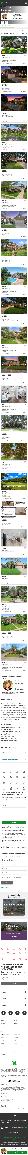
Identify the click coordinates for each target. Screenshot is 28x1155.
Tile (23, 33)
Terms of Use (14, 841)
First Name (5, 805)
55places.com (24, 1120)
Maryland (3, 1048)
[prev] (2, 45)
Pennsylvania (16, 1031)
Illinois (2, 1043)
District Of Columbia (5, 1034)
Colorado (3, 1026)
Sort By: (3, 33)
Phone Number (6, 818)
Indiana (2, 1046)
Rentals (18, 1120)
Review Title (5, 872)
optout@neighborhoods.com (8, 839)
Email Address (6, 814)
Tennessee (16, 1037)
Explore (4, 1005)
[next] (25, 45)
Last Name (5, 809)
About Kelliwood (18, 26)
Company (4, 992)
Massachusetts (4, 1051)
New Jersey (16, 1023)
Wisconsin (16, 1051)
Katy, (2, 12)
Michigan (3, 1054)
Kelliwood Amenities (7, 752)
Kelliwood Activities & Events (10, 759)
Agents (4, 998)
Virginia (15, 1043)
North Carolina (17, 1028)
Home (2, 7)
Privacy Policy (5, 841)
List (26, 33)
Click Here (24, 1141)
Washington (16, 1046)
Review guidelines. (5, 887)
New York (15, 1026)
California (3, 1023)
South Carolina (17, 1034)
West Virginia (16, 1048)
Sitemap (14, 1120)
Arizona (2, 1020)
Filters (25, 30)
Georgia (2, 1040)
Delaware (3, 1031)
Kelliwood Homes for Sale (7, 26)
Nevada (15, 1020)
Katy (6, 7)
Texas (5, 12)
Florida (2, 1037)
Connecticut (3, 1028)
